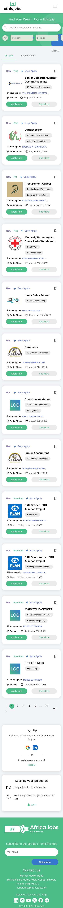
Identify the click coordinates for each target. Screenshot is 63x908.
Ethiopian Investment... (34, 200)
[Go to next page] (6, 711)
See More (44, 104)
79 (46, 706)
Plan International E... (35, 520)
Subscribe (45, 862)
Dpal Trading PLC (31, 310)
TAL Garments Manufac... (35, 93)
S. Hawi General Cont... (34, 362)
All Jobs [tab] (9, 55)
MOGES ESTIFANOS (32, 626)
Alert (33, 804)
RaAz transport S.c (33, 416)
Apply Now (16, 104)
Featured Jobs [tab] (28, 55)
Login (31, 765)
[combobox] (31, 27)
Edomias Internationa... (34, 147)
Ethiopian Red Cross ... (34, 258)
